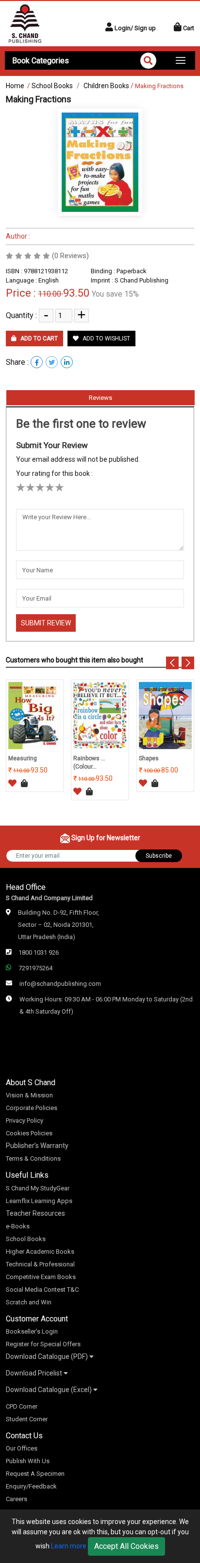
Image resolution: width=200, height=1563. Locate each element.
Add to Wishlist (105, 338)
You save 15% (115, 294)
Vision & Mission (29, 1095)
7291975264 (35, 968)
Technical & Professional (40, 1264)
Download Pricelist (35, 1373)
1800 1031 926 (38, 952)
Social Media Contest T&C (42, 1289)
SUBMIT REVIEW (46, 623)
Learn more (68, 1546)
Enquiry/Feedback (31, 1486)
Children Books (106, 86)
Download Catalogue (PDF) (47, 1356)
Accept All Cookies (126, 1546)
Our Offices (21, 1448)
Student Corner (27, 1419)
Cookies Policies (29, 1133)
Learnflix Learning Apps (39, 1201)
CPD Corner (21, 1406)
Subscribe (159, 855)
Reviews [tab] (100, 397)
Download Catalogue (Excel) (49, 1390)
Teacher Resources (35, 1213)
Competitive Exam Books (41, 1277)
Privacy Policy (24, 1120)
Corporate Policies (31, 1107)
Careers (16, 1499)
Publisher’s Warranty (37, 1145)
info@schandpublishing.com (60, 983)
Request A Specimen (35, 1473)
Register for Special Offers (43, 1344)
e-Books (18, 1226)
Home (15, 86)
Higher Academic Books (40, 1251)
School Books (52, 86)
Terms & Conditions (33, 1158)
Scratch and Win (28, 1302)
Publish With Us (28, 1461)
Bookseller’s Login (32, 1331)
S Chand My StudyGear (37, 1188)
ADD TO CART (38, 338)
